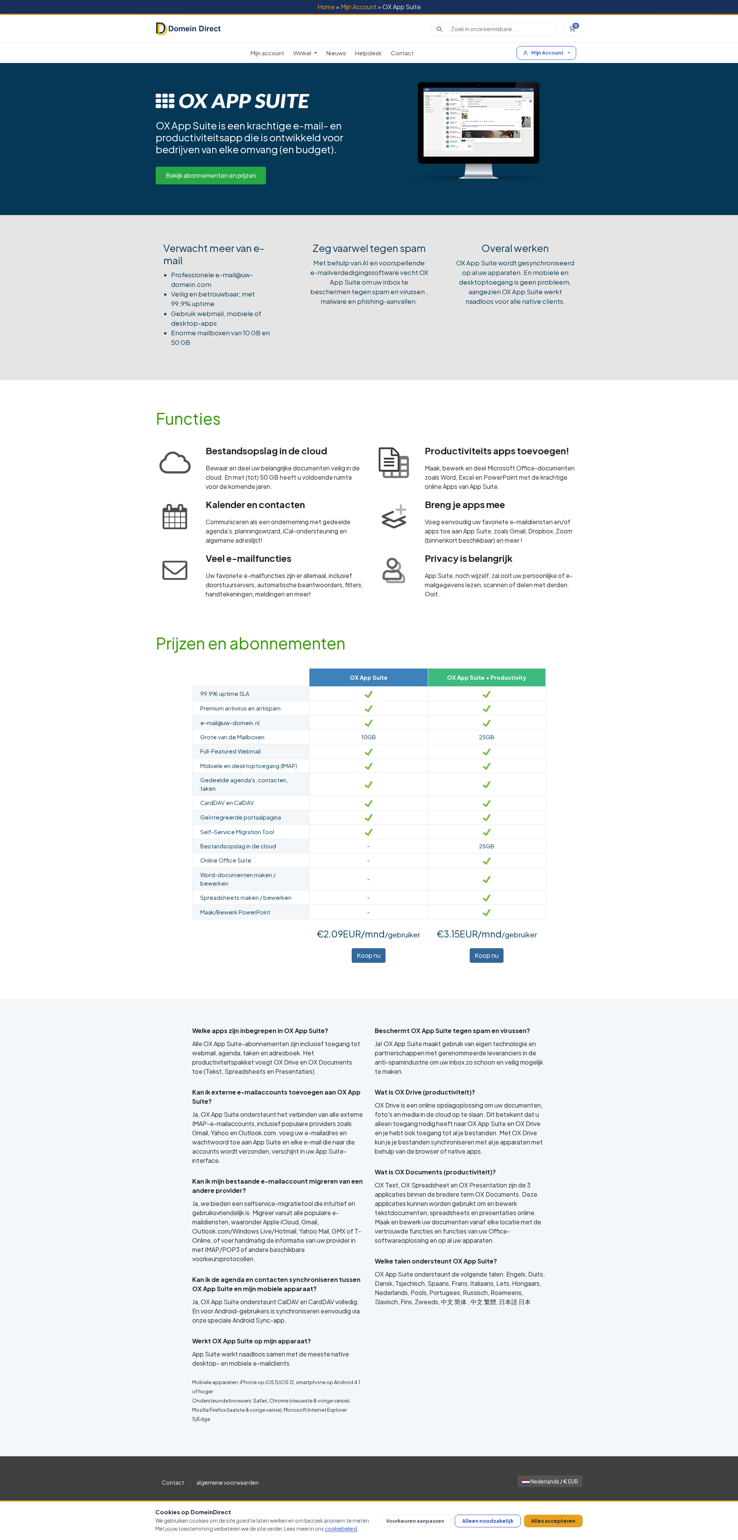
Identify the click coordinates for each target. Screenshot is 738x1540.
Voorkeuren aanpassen (415, 1521)
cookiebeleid (341, 1528)
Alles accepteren (553, 1521)
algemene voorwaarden (227, 1482)
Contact (402, 52)
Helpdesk (368, 52)
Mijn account (267, 52)
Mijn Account (359, 7)
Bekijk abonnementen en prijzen (211, 175)
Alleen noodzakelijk (488, 1521)
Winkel (302, 52)
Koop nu (369, 955)
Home (326, 7)
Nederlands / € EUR (554, 1481)
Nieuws (336, 52)
